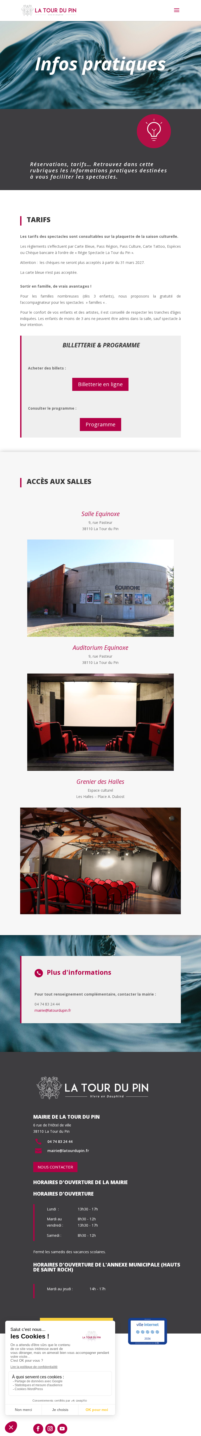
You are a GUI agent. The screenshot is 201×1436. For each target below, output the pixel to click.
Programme (100, 424)
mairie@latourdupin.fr (53, 1010)
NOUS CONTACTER (55, 1167)
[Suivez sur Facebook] (38, 1429)
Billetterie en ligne (100, 384)
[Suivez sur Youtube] (62, 1429)
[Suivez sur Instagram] (50, 1429)
